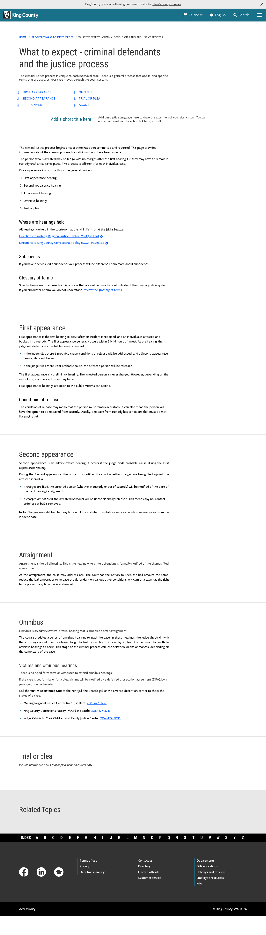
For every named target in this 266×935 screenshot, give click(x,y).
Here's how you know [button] (166, 4)
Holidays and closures (210, 872)
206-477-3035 (110, 718)
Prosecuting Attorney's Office (52, 37)
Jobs (199, 883)
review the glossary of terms (103, 290)
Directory (144, 866)
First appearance (36, 92)
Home (22, 37)
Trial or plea (89, 98)
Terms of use (88, 860)
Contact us (145, 860)
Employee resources (210, 878)
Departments (205, 860)
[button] (261, 4)
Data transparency (92, 872)
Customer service (149, 878)
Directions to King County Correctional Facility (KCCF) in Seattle (61, 243)
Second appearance (38, 98)
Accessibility (27, 909)
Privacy (84, 866)
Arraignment (33, 105)
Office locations (207, 866)
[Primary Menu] (259, 15)
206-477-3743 (101, 711)
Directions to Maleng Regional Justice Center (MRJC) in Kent (59, 236)
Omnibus (85, 92)
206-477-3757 (97, 703)
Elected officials (148, 872)
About (84, 105)
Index (26, 837)
